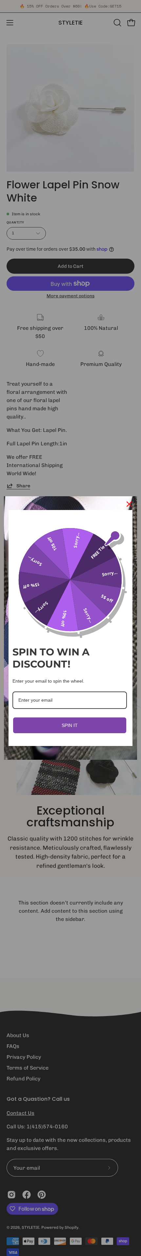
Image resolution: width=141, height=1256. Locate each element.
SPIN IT (70, 725)
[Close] (129, 504)
